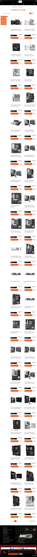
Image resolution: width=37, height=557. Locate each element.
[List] (32, 13)
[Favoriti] (19, 38)
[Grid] (30, 13)
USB (5, 19)
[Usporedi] (21, 17)
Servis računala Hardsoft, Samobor (8, 539)
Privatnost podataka (6, 538)
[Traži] (36, 1)
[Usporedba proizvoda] (21, 38)
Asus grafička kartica (4, 16)
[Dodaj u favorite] (21, 19)
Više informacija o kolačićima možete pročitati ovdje (15, 552)
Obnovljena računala (6, 542)
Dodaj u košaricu (14, 63)
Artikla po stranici (32, 521)
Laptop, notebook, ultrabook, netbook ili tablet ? (25, 538)
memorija (4, 21)
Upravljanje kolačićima (21, 542)
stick (1, 21)
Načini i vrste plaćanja (21, 539)
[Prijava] (23, 3)
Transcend (2, 19)
